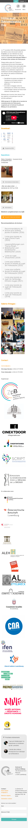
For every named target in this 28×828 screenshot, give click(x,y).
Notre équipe (4, 790)
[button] (22, 1)
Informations (8, 207)
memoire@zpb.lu (5, 366)
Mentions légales (6, 795)
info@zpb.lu (4, 792)
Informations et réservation (11, 182)
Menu (24, 9)
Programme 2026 (9, 148)
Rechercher (18, 9)
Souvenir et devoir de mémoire (12, 217)
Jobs (16, 1)
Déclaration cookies (6, 798)
